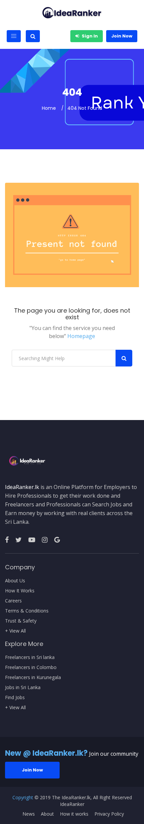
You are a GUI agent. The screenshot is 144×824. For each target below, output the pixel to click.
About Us (15, 580)
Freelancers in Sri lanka (30, 657)
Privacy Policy (109, 814)
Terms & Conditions (27, 610)
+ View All (15, 631)
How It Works (19, 590)
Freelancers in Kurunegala (33, 677)
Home (49, 108)
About (47, 814)
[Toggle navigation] (14, 36)
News (28, 814)
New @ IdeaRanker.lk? (46, 753)
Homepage (81, 336)
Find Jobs (15, 697)
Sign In (89, 36)
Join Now (121, 36)
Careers (13, 600)
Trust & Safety (21, 621)
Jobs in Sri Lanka (23, 687)
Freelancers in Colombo (31, 667)
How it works (74, 814)
